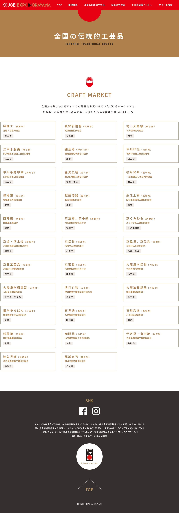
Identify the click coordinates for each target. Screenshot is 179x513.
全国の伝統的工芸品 (94, 5)
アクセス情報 (165, 5)
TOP (59, 5)
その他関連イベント (142, 5)
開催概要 (73, 5)
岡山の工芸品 (118, 5)
